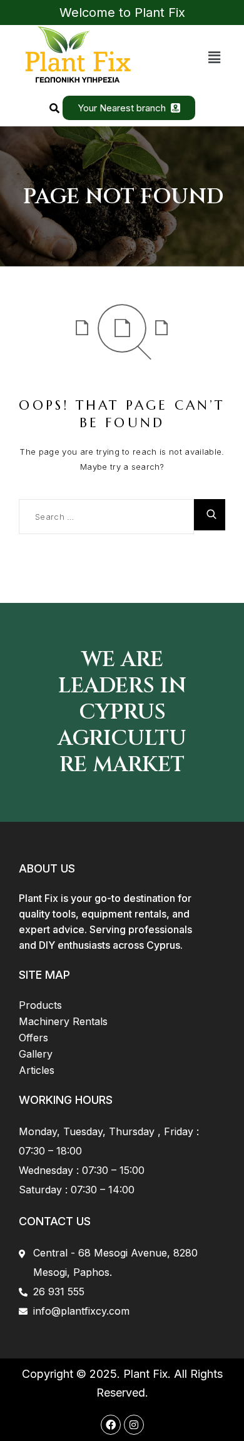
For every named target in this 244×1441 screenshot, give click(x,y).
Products (40, 1005)
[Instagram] (134, 1425)
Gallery (36, 1054)
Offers (33, 1037)
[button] (214, 57)
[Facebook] (111, 1425)
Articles (36, 1070)
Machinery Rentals (63, 1021)
